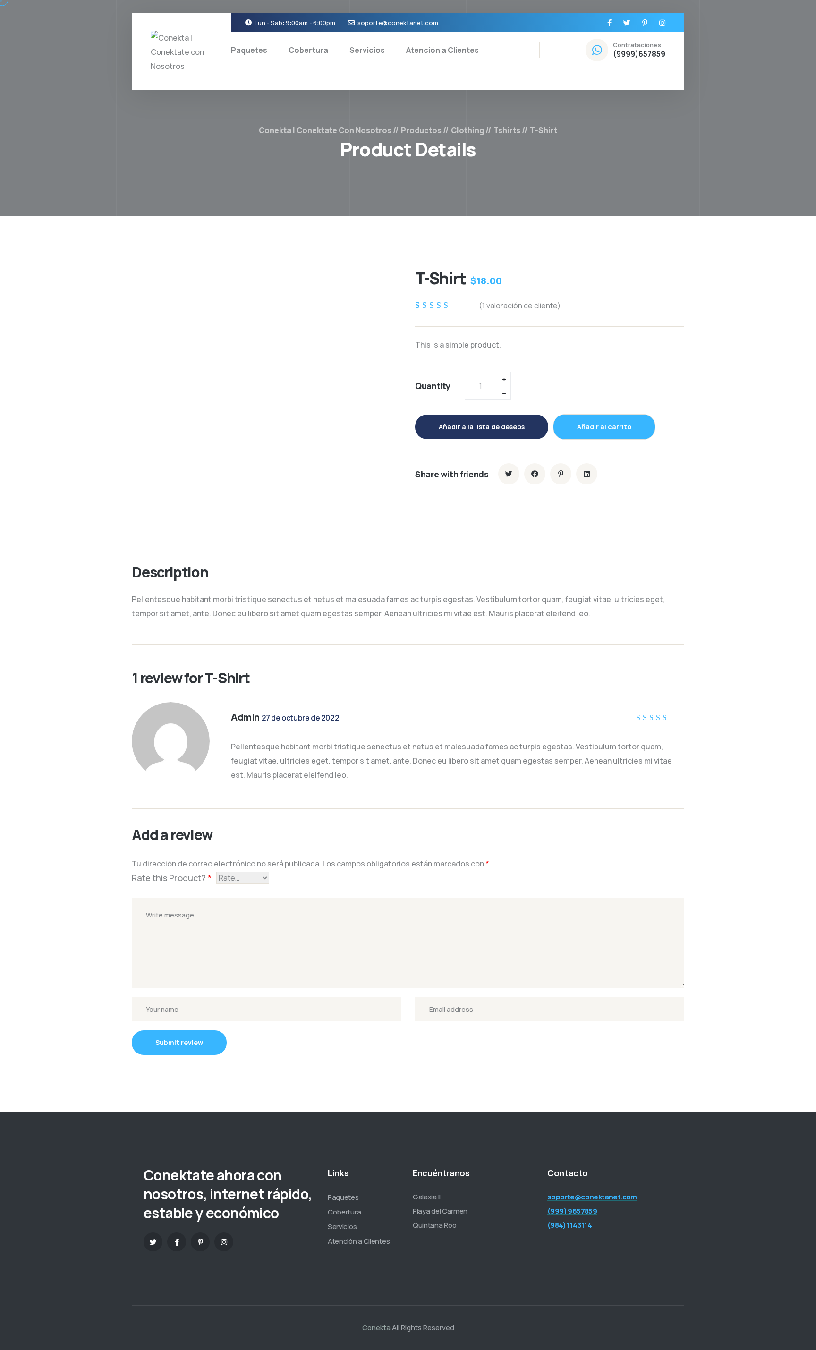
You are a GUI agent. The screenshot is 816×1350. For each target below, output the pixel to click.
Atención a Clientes (442, 50)
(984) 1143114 (569, 1225)
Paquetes (249, 50)
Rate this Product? (172, 877)
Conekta (376, 1328)
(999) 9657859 (572, 1211)
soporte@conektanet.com (397, 22)
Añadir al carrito (604, 426)
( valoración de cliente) (520, 305)
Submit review (179, 1042)
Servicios (367, 50)
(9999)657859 (639, 54)
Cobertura (308, 50)
